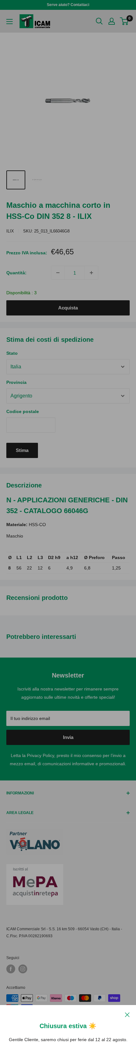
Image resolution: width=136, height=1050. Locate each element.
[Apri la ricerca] (99, 21)
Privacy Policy (40, 755)
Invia (68, 737)
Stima (22, 450)
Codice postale (22, 411)
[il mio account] (111, 21)
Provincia (16, 382)
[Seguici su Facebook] (10, 968)
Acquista (68, 307)
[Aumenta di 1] (91, 272)
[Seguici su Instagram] (22, 968)
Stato (12, 353)
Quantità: (16, 272)
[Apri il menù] (9, 21)
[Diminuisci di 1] (58, 272)
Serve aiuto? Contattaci (68, 5)
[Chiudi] (127, 1014)
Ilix (10, 231)
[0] (124, 21)
